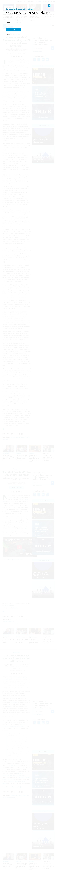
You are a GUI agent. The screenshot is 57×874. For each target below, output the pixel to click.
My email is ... (10, 16)
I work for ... (10, 22)
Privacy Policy (9, 34)
